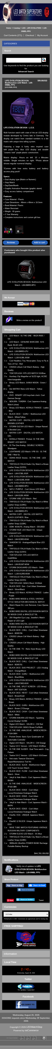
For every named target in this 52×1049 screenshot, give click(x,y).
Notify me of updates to (31, 869)
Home (8, 28)
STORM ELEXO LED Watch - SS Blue (25, 834)
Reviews (9, 311)
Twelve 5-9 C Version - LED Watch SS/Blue (27, 746)
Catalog (16, 28)
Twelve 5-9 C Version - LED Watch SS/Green (28, 755)
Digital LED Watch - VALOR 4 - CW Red (26, 724)
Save (11, 900)
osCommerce (32, 1030)
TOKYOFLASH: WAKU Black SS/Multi (25, 583)
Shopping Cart (12, 329)
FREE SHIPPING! (13, 926)
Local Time (10, 962)
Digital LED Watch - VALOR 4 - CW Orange (27, 743)
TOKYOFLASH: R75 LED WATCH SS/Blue (27, 373)
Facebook (28, 996)
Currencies (10, 907)
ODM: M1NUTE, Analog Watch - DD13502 (27, 527)
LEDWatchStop (34, 1027)
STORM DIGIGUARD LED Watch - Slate (26, 567)
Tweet (41, 900)
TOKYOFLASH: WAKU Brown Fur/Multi (26, 727)
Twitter (28, 979)
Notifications (11, 860)
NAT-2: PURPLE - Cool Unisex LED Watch (27, 489)
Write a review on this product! (29, 320)
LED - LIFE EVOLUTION (31, 28)
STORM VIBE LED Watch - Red (22, 499)
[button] (13, 35)
